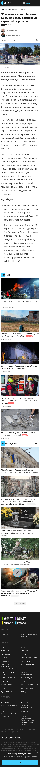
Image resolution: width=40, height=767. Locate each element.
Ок (20, 762)
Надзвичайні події (29, 658)
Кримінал (5, 651)
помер (24, 205)
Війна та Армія (27, 688)
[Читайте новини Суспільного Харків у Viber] (15, 737)
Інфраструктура (27, 665)
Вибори (4, 658)
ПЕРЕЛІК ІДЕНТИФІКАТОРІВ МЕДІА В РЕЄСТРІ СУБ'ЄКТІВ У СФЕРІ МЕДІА (28, 720)
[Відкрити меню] (38, 3)
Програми (5, 717)
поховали (9, 212)
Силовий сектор (8, 678)
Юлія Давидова (11, 30)
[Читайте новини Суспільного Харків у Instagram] (6, 737)
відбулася (31, 216)
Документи (26, 711)
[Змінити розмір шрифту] (37, 40)
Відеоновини (7, 692)
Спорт (3, 688)
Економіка (5, 654)
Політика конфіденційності (9, 712)
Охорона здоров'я (28, 661)
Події (3, 647)
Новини (4, 635)
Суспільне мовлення (10, 706)
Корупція (25, 647)
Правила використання (27, 707)
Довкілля (5, 661)
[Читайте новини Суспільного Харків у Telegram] (19, 737)
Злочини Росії (7, 685)
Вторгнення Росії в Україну (29, 636)
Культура (25, 651)
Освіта (23, 654)
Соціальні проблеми (30, 685)
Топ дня (24, 692)
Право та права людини (7, 673)
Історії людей (27, 678)
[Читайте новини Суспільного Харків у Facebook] (2, 737)
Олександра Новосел (13, 35)
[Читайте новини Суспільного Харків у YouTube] (11, 737)
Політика (23, 9)
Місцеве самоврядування (10, 9)
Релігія (23, 681)
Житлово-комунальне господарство (7, 667)
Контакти (5, 702)
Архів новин (26, 702)
